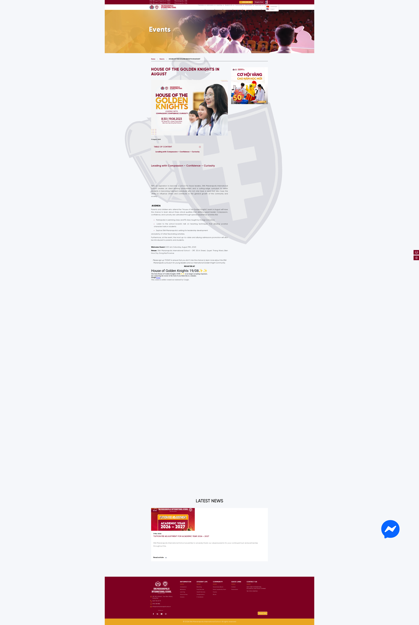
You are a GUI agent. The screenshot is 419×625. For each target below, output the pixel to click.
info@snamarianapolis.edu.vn (161, 606)
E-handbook (200, 597)
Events (162, 59)
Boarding (199, 587)
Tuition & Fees (183, 594)
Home (153, 59)
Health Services (201, 592)
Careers (265, 9)
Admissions (210, 5)
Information (248, 5)
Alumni (214, 594)
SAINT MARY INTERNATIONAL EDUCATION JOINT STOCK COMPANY (256, 587)
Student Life (228, 5)
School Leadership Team (219, 589)
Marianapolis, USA (180, 3)
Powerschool (234, 589)
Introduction (183, 587)
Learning (219, 5)
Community (238, 5)
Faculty (215, 592)
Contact (233, 587)
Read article (158, 557)
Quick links (258, 5)
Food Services (200, 589)
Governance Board (218, 587)
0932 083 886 (156, 603)
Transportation (200, 594)
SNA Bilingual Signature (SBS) (159, 3)
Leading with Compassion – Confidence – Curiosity (177, 152)
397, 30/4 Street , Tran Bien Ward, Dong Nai (162, 597)
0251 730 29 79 (156, 601)
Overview (201, 5)
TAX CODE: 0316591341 (252, 591)
